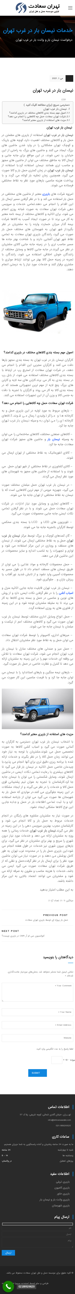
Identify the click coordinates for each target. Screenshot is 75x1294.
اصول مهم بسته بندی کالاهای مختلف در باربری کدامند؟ (37, 113)
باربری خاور (63, 1194)
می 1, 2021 (57, 78)
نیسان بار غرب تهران (55, 109)
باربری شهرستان (61, 1205)
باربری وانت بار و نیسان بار (55, 1200)
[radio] (71, 895)
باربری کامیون (62, 1188)
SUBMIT (36, 1073)
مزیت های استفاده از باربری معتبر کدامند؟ (44, 120)
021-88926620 (63, 1125)
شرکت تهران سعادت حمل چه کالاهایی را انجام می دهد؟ (37, 116)
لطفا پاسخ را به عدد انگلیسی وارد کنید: (54, 1049)
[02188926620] (8, 1286)
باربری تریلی (63, 1182)
